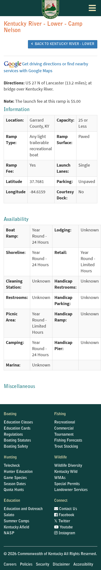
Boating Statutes (17, 441)
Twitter (62, 521)
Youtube (66, 527)
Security (42, 565)
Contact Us (67, 509)
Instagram (66, 533)
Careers (10, 565)
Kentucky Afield (16, 527)
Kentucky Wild (65, 472)
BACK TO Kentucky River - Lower (63, 44)
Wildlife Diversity (68, 466)
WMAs (59, 478)
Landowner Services (71, 490)
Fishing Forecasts (68, 441)
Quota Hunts (14, 490)
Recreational (64, 422)
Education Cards (17, 429)
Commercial (64, 429)
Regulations (13, 435)
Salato (9, 515)
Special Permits (67, 484)
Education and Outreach (23, 509)
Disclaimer (61, 565)
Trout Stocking (66, 447)
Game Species (15, 478)
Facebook (66, 515)
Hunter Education (18, 472)
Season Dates (15, 484)
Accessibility (83, 565)
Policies (26, 565)
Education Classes (18, 422)
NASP (9, 533)
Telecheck (12, 466)
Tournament (64, 435)
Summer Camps (16, 521)
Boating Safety (16, 447)
